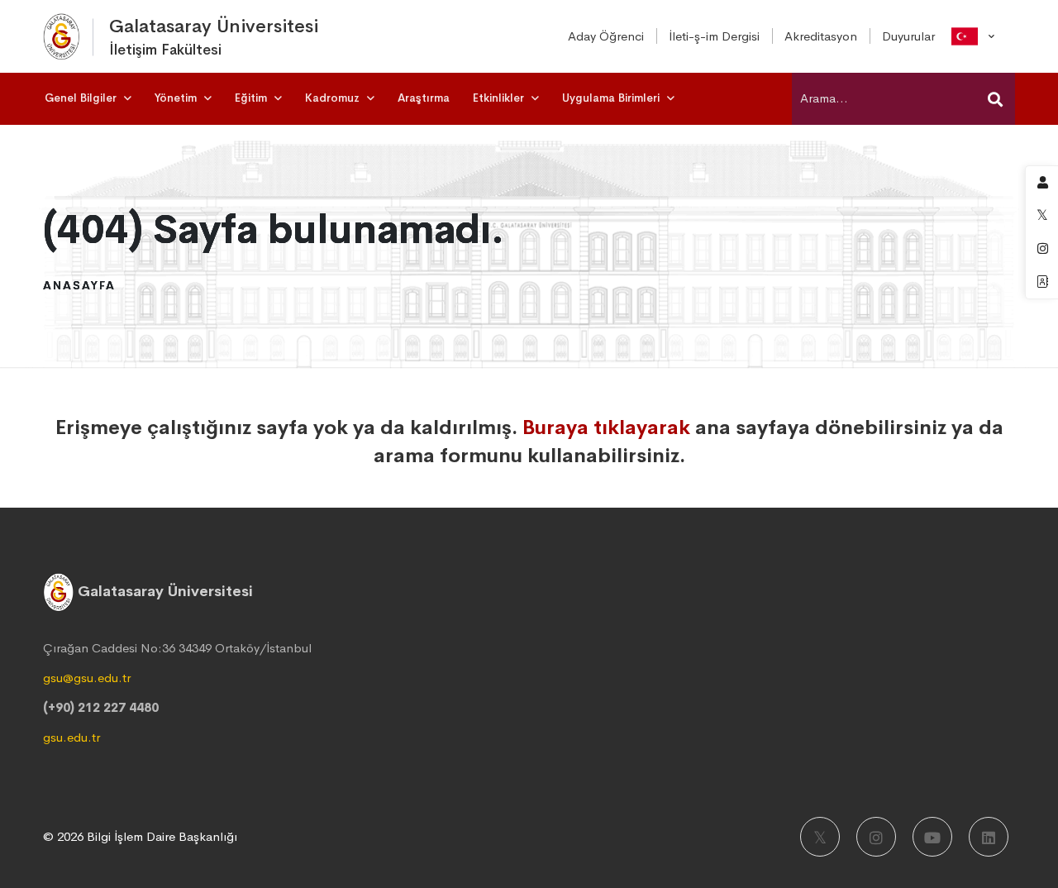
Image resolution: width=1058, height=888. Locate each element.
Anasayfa (79, 285)
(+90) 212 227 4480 (101, 707)
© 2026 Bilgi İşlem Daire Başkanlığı (140, 836)
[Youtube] (932, 837)
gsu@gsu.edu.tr (87, 677)
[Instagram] (876, 837)
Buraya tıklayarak (606, 427)
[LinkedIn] (988, 837)
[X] (820, 837)
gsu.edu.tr (71, 737)
